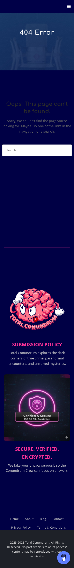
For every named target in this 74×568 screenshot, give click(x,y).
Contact (58, 519)
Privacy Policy (21, 527)
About (29, 519)
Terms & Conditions (51, 527)
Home (14, 519)
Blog (43, 519)
